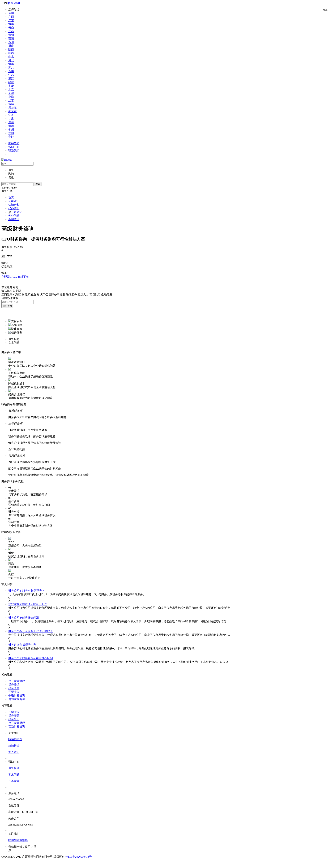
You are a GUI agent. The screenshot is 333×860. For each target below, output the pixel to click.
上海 (11, 96)
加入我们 (13, 752)
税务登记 (13, 684)
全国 (11, 13)
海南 (11, 24)
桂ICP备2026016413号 (78, 856)
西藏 (11, 38)
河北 (11, 60)
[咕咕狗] (6, 160)
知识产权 (13, 204)
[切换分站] (13, 3)
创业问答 (13, 215)
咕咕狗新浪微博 (18, 840)
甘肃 (11, 118)
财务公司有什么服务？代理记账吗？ (30, 631)
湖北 (11, 67)
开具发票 (13, 780)
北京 (11, 89)
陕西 (11, 49)
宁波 (11, 136)
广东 (11, 20)
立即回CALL (9, 276)
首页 (11, 197)
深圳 (11, 133)
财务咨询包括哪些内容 (22, 644)
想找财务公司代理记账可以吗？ (27, 604)
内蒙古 (12, 111)
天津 (11, 93)
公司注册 (13, 201)
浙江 (11, 78)
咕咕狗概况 (15, 739)
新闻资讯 (13, 219)
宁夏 (11, 114)
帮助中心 (13, 146)
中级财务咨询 (16, 695)
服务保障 (13, 768)
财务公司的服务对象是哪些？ (26, 590)
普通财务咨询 (16, 699)
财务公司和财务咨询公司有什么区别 (30, 658)
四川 (11, 42)
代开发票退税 (16, 680)
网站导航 (13, 143)
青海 (11, 122)
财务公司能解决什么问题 (23, 617)
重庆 (11, 45)
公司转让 (16, 212)
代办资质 (13, 208)
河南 (11, 64)
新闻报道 (13, 745)
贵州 (11, 34)
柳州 (11, 129)
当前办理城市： (11, 298)
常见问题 (13, 774)
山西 (11, 53)
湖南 (11, 71)
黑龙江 (12, 107)
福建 (11, 82)
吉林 (11, 104)
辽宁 (11, 100)
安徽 (11, 85)
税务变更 (13, 688)
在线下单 (23, 276)
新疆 (11, 125)
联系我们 (13, 150)
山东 (11, 56)
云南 (11, 27)
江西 (11, 31)
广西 (11, 16)
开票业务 (13, 691)
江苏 (11, 74)
